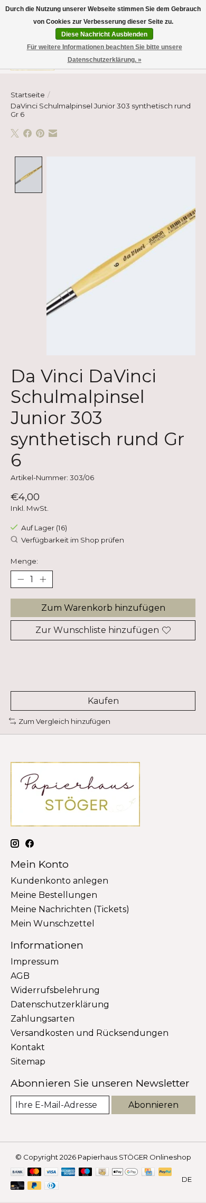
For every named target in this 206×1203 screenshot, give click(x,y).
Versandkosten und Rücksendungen (89, 1033)
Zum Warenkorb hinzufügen (103, 608)
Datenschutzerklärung (60, 1004)
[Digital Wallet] (125, 1173)
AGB (20, 976)
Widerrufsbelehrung (55, 990)
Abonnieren (153, 1105)
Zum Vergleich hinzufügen (64, 721)
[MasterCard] (34, 1173)
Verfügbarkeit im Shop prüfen (72, 540)
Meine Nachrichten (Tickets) (70, 909)
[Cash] (102, 1173)
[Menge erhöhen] (43, 579)
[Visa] (51, 1173)
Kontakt (28, 1047)
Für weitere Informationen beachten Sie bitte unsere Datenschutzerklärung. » (104, 53)
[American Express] (68, 1173)
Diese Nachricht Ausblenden (104, 34)
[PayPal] (165, 1173)
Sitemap (28, 1062)
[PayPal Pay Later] (34, 1186)
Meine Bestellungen (54, 895)
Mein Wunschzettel (53, 924)
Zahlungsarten (42, 1019)
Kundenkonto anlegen (59, 881)
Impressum (35, 962)
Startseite (28, 94)
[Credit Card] (148, 1173)
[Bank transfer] (17, 1173)
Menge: (24, 561)
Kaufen (103, 701)
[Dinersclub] (51, 1186)
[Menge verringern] (20, 579)
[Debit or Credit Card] (17, 1186)
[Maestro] (85, 1173)
